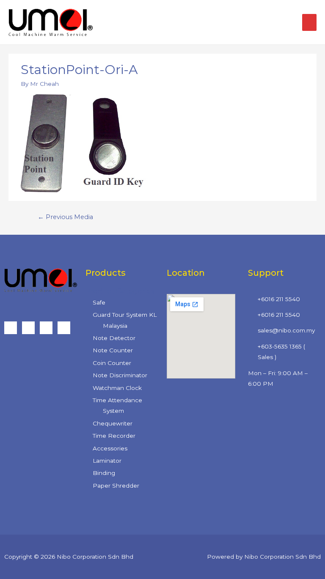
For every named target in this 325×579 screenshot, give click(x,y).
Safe (99, 302)
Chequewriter (112, 423)
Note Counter (113, 350)
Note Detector (114, 338)
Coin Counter (112, 362)
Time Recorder (114, 435)
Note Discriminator (120, 375)
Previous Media (65, 217)
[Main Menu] (309, 22)
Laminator (107, 460)
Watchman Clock (117, 387)
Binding (104, 472)
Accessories (110, 448)
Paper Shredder (116, 485)
